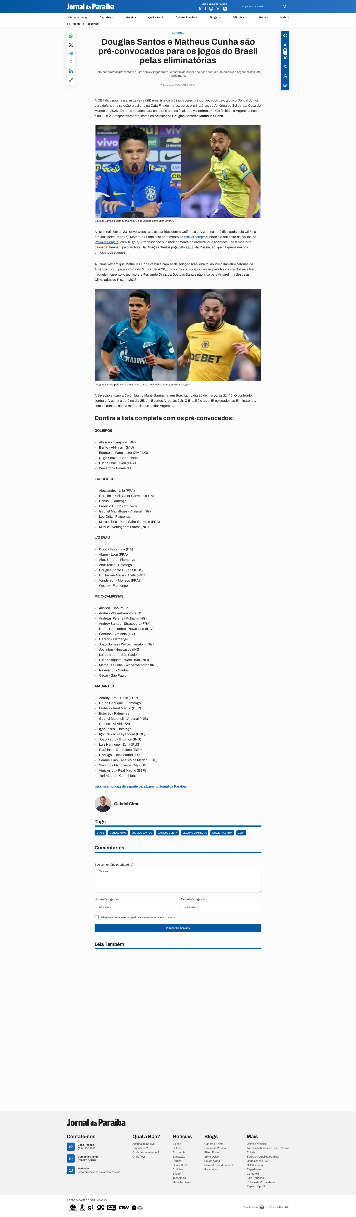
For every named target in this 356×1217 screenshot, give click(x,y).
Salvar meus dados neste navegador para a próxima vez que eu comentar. (138, 917)
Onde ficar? (139, 1156)
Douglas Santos (141, 833)
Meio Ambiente (182, 1182)
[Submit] (284, 7)
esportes (93, 24)
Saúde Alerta (212, 1161)
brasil (100, 833)
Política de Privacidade (261, 1182)
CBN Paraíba (255, 1165)
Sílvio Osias (211, 1156)
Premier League (107, 242)
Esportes (105, 17)
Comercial (253, 1173)
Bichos (177, 1144)
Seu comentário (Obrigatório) (114, 864)
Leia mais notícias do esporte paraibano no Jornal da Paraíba (140, 786)
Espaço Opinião (257, 1186)
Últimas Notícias (77, 17)
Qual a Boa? (155, 17)
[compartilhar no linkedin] (71, 71)
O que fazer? (140, 1148)
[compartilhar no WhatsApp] (71, 36)
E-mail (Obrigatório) (194, 899)
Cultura (177, 1148)
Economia (179, 1152)
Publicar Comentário (178, 928)
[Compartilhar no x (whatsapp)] (71, 45)
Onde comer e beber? (145, 1152)
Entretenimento (185, 17)
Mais (283, 17)
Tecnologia (179, 1178)
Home (76, 24)
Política (131, 17)
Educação (179, 1156)
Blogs (213, 17)
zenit (241, 833)
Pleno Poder (212, 1152)
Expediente (254, 1169)
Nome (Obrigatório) (108, 899)
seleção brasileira (195, 833)
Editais (263, 17)
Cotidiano (178, 1169)
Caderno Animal (214, 1144)
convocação (118, 833)
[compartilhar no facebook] (71, 62)
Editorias (238, 17)
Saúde (177, 1173)
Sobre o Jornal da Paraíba (262, 1156)
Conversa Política (215, 1148)
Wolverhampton (195, 237)
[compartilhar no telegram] (71, 54)
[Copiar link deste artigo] (71, 80)
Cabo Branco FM (257, 1161)
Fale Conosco (255, 1178)
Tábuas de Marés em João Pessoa (268, 1148)
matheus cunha (167, 833)
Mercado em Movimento (219, 1165)
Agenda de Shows (143, 1144)
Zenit (189, 247)
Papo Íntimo (211, 1169)
